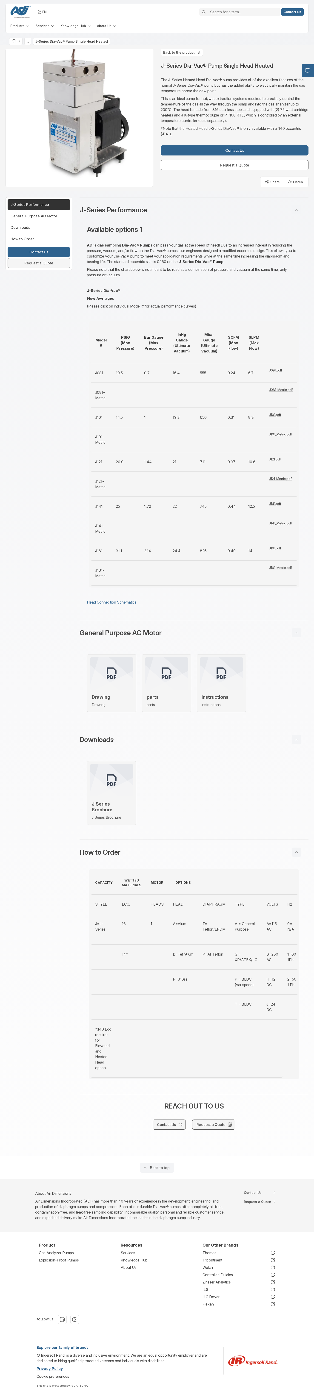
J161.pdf (275, 548)
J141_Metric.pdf (280, 523)
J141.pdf (275, 504)
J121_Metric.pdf (280, 479)
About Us (129, 1267)
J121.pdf (275, 459)
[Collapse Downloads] (296, 739)
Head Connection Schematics (112, 602)
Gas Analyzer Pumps (56, 1252)
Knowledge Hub (134, 1260)
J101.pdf (275, 415)
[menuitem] (20, 25)
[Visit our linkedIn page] (62, 1319)
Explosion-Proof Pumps (59, 1260)
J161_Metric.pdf (280, 568)
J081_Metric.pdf (281, 390)
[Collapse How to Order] (296, 852)
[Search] (204, 12)
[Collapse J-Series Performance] (296, 209)
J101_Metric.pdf (280, 434)
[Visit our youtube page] (74, 1319)
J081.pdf (275, 370)
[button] (194, 209)
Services (128, 1252)
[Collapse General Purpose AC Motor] (296, 632)
